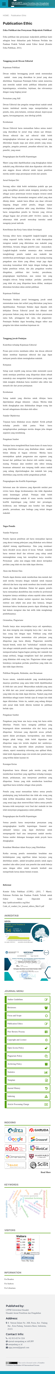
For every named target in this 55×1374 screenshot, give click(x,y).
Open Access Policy (15, 1048)
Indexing (11, 1096)
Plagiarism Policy (14, 1056)
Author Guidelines (15, 999)
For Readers (9, 1279)
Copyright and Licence (16, 1040)
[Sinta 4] (27, 933)
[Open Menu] (4, 4)
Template (11, 1080)
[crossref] (39, 1139)
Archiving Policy (14, 1064)
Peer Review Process (16, 1032)
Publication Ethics (15, 1024)
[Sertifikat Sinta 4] (27, 965)
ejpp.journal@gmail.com (19, 1347)
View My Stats (27, 1261)
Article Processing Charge (18, 1104)
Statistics (11, 1072)
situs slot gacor (10, 1110)
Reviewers (11, 1007)
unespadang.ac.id (15, 1344)
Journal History (13, 1088)
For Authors (9, 1284)
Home (6, 15)
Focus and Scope (14, 1016)
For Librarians (10, 1288)
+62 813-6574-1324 (16, 1338)
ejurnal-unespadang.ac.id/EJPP (21, 1341)
